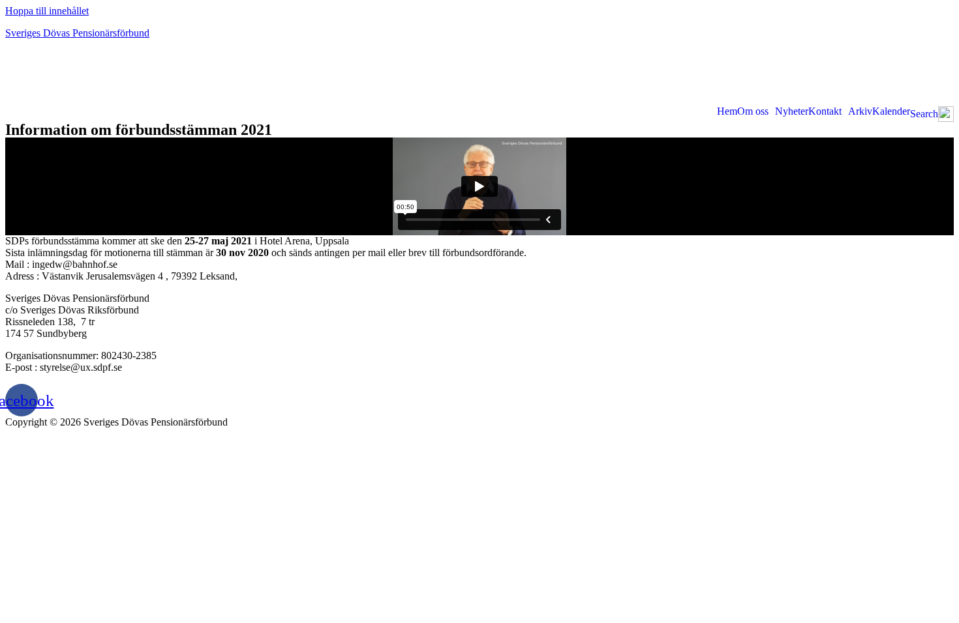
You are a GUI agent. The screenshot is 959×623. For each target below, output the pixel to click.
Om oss (753, 111)
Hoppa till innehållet (47, 10)
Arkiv (860, 111)
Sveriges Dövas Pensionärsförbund (77, 32)
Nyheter (791, 111)
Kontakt (825, 111)
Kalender (891, 111)
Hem (727, 111)
